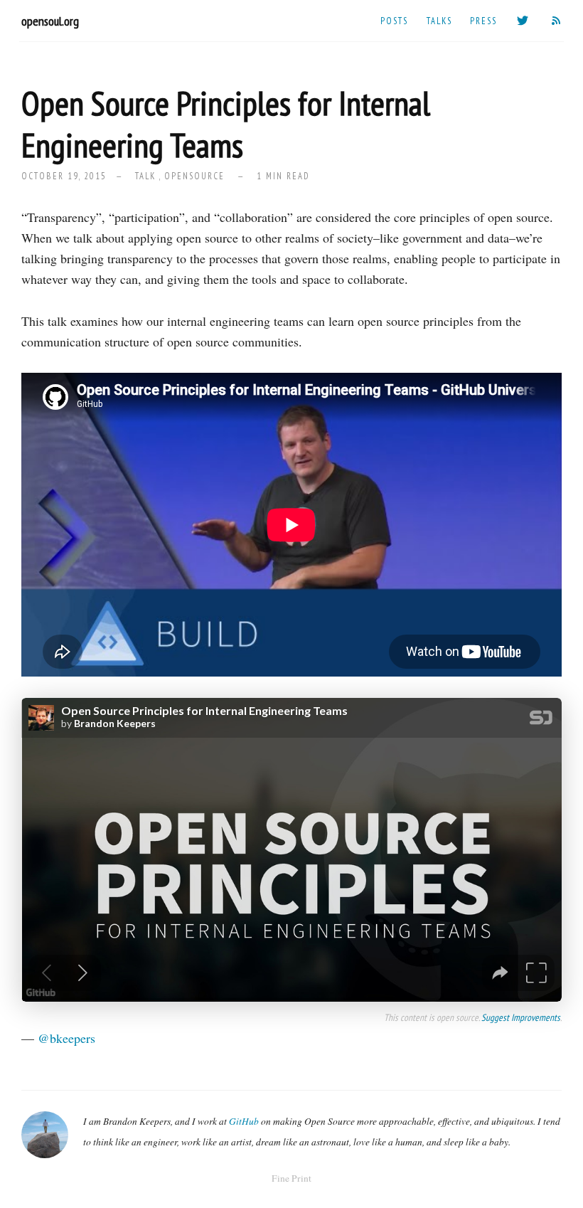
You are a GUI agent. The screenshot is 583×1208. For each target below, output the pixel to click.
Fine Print (291, 1178)
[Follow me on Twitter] (523, 20)
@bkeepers (66, 1038)
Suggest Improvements (520, 1017)
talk (145, 175)
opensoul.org (50, 21)
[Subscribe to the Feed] (557, 20)
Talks (439, 20)
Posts (394, 20)
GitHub (244, 1121)
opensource (194, 175)
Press (483, 20)
